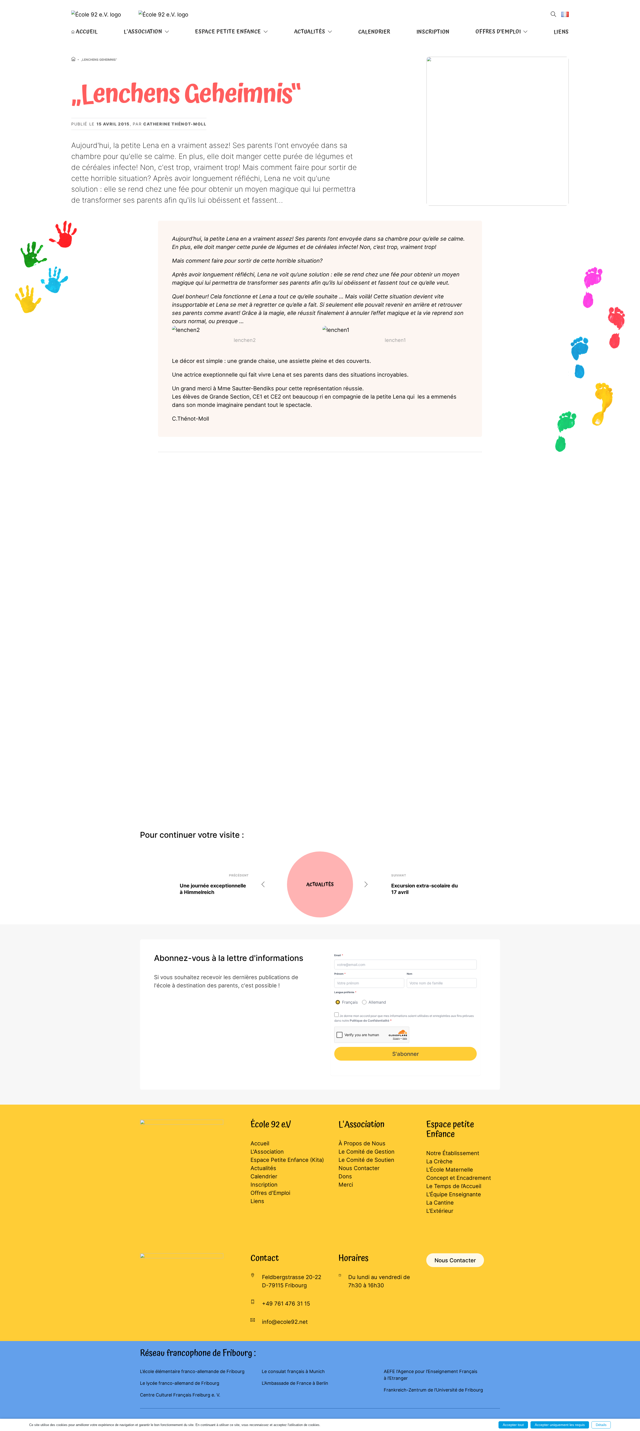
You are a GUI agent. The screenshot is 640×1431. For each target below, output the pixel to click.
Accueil (259, 1143)
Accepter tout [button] (513, 1425)
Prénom (340, 973)
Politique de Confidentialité (369, 1020)
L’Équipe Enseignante (453, 1194)
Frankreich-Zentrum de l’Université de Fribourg (433, 1390)
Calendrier (374, 32)
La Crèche (439, 1161)
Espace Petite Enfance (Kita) (287, 1160)
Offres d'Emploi (270, 1193)
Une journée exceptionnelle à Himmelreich (213, 889)
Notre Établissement (452, 1153)
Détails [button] (601, 1425)
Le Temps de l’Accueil (453, 1186)
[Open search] (553, 14)
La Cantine (440, 1202)
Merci (345, 1184)
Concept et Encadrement (458, 1178)
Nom (409, 973)
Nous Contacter (359, 1168)
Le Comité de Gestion (366, 1151)
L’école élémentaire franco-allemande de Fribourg (192, 1371)
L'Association (267, 1151)
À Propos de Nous (362, 1143)
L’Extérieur (439, 1211)
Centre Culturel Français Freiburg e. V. (180, 1395)
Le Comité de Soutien (366, 1160)
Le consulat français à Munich (293, 1371)
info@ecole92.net (285, 1322)
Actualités (263, 1168)
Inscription (433, 32)
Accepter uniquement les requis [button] (560, 1425)
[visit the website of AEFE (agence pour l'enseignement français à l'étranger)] (181, 1274)
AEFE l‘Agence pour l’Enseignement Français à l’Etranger (430, 1375)
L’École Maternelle (449, 1169)
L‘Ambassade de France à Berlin (295, 1383)
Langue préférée (345, 992)
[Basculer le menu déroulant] (167, 31)
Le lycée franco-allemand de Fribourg (179, 1383)
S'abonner (405, 1054)
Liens (561, 32)
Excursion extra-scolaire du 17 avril (424, 889)
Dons (345, 1176)
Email (338, 955)
